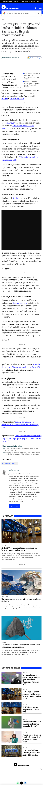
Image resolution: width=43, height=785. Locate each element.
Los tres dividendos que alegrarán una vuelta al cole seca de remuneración (21, 646)
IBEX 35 (39, 1)
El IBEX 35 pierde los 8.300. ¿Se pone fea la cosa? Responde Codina (32, 84)
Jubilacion (32, 1)
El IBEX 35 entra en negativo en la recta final (30, 709)
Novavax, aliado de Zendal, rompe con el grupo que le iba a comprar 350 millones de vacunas (22, 453)
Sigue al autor (14, 506)
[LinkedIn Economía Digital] (25, 783)
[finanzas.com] (22, 765)
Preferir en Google (35, 58)
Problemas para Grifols (10, 1)
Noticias (4, 642)
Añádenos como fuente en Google (18, 13)
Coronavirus (6, 463)
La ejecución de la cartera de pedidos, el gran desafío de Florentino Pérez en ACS (31, 679)
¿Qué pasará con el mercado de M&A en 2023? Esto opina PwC (22, 449)
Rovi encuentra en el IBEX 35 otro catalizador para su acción (32, 76)
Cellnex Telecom (17, 99)
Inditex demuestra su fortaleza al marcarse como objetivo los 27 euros (20, 425)
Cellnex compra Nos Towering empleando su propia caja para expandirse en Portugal (22, 438)
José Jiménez (5, 57)
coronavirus (9, 123)
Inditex (5, 99)
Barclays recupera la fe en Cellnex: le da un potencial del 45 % (31, 723)
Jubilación (23, 1)
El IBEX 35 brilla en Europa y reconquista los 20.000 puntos (31, 752)
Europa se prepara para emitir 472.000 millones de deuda (21, 600)
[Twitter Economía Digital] (21, 783)
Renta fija (5, 596)
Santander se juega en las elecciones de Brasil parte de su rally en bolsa (32, 738)
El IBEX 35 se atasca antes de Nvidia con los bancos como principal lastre (19, 549)
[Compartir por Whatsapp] (18, 783)
